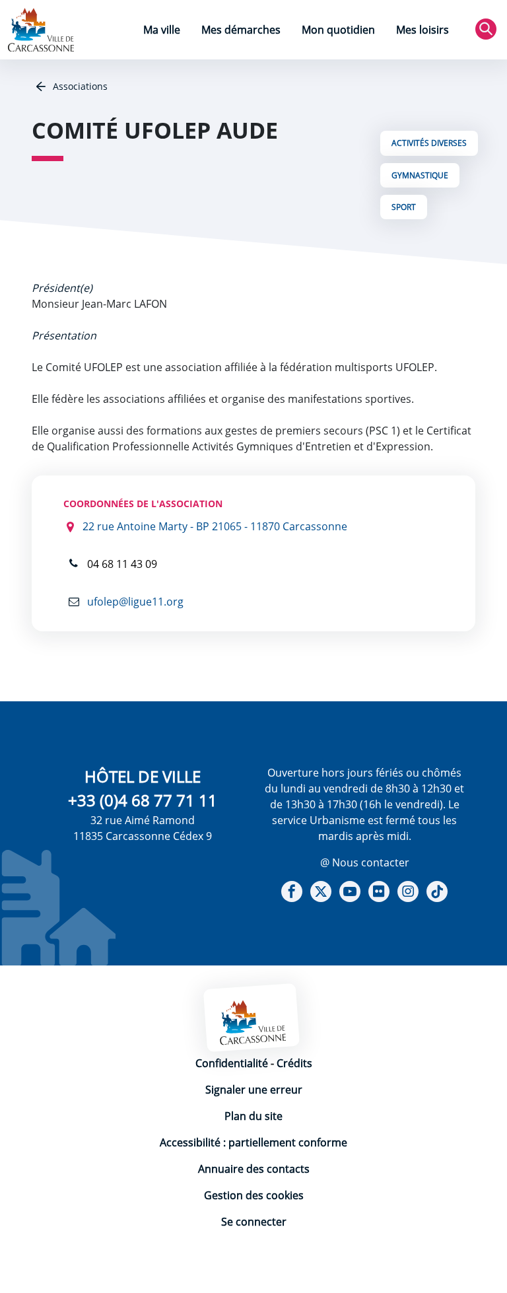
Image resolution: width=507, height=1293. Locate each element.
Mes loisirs (422, 29)
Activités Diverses (429, 143)
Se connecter (254, 1221)
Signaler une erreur (253, 1089)
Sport (403, 207)
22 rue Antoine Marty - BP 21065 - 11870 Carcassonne (215, 526)
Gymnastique (419, 175)
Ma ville (161, 29)
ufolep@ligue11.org (134, 601)
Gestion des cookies (254, 1195)
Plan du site (253, 1116)
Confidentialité (231, 1063)
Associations (79, 86)
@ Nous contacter (364, 862)
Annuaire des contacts (254, 1169)
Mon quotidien (338, 29)
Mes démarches (241, 29)
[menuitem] (161, 31)
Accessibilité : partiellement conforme (253, 1142)
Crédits (294, 1063)
